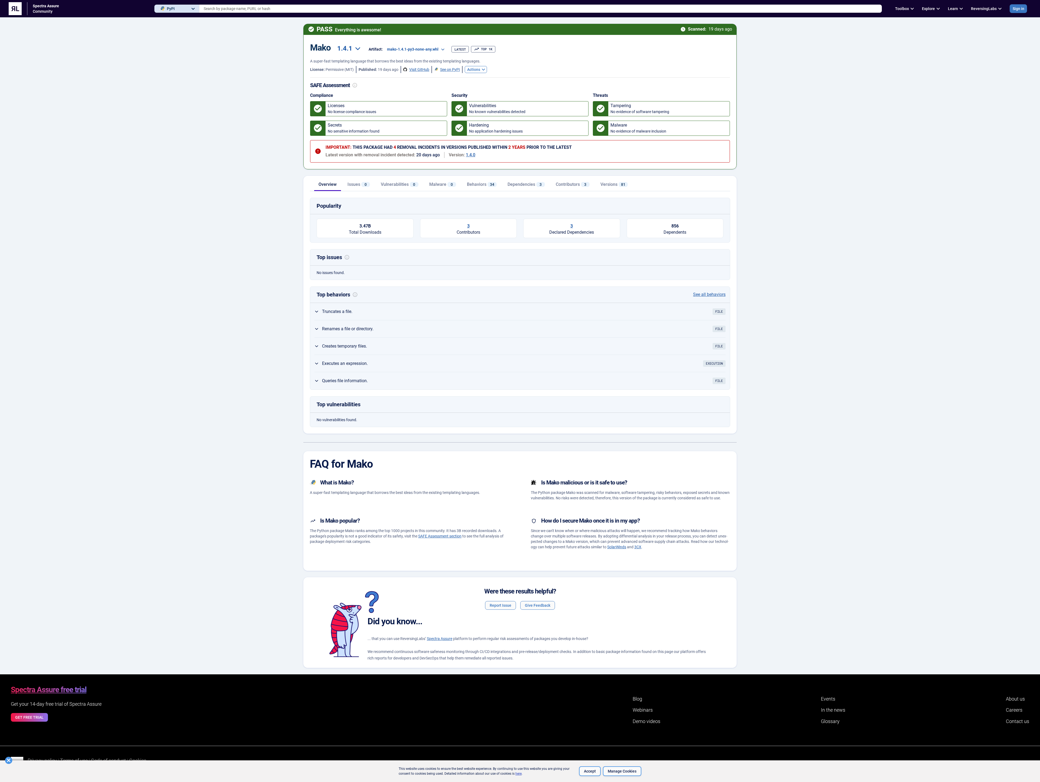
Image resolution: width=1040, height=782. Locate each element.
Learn (953, 8)
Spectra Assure (439, 638)
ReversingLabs (984, 8)
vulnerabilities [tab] (398, 184)
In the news (833, 710)
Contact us (1017, 721)
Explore (928, 8)
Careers (1014, 710)
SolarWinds (616, 547)
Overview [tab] (327, 184)
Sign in (1018, 8)
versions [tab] (612, 184)
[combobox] (540, 8)
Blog (637, 699)
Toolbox (902, 8)
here (518, 774)
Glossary (830, 721)
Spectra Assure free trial (48, 689)
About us (1015, 699)
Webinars (643, 710)
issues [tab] (357, 184)
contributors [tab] (571, 184)
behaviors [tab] (480, 184)
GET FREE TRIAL (29, 717)
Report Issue (500, 605)
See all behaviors (709, 294)
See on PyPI (450, 69)
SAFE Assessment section (439, 536)
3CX (637, 547)
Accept (590, 771)
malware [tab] (441, 184)
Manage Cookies (622, 771)
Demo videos (646, 721)
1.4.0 (470, 154)
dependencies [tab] (525, 184)
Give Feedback (537, 605)
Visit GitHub (419, 69)
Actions (473, 69)
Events (828, 699)
